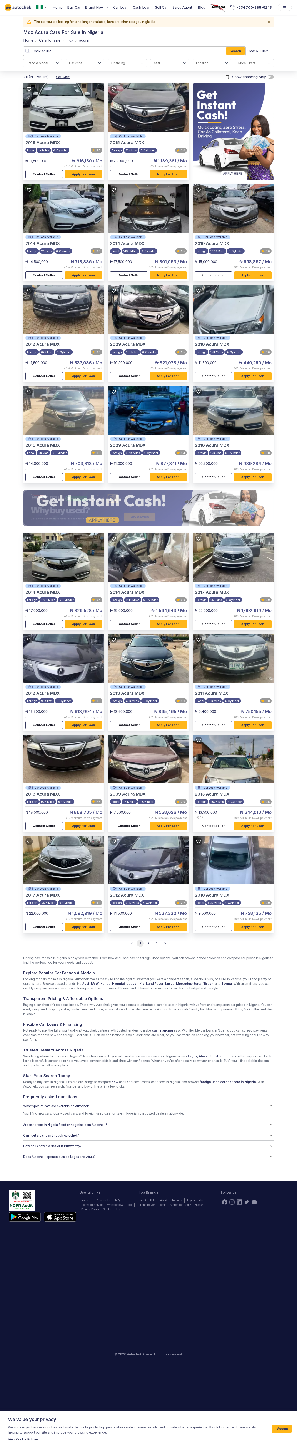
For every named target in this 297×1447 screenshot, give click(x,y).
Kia (141, 983)
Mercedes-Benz (188, 983)
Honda (105, 983)
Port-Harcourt (220, 1056)
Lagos (192, 1056)
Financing (118, 63)
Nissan (208, 983)
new (115, 1082)
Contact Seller (44, 174)
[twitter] (246, 1202)
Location (202, 63)
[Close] (268, 22)
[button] (148, 1106)
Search (235, 51)
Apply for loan (83, 174)
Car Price (75, 63)
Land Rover (155, 983)
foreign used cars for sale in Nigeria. (228, 1082)
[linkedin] (239, 1202)
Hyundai (118, 983)
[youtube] (254, 1202)
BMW (95, 983)
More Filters (246, 63)
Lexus (169, 983)
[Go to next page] (165, 943)
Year (157, 63)
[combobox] (42, 7)
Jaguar (132, 983)
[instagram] (232, 1202)
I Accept (281, 1428)
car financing (162, 1030)
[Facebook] (224, 1202)
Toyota (226, 983)
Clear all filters (258, 51)
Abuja (203, 1056)
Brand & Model (37, 63)
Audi (85, 983)
